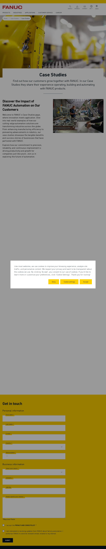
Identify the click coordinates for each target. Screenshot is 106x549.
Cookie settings (69, 282)
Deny (53, 282)
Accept (85, 282)
